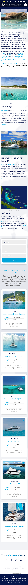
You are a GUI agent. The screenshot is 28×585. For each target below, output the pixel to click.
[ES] (4, 1)
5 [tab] (18, 210)
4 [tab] (16, 210)
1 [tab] (13, 101)
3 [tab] (14, 210)
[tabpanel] (14, 88)
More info (17, 582)
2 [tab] (15, 101)
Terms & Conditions (14, 573)
